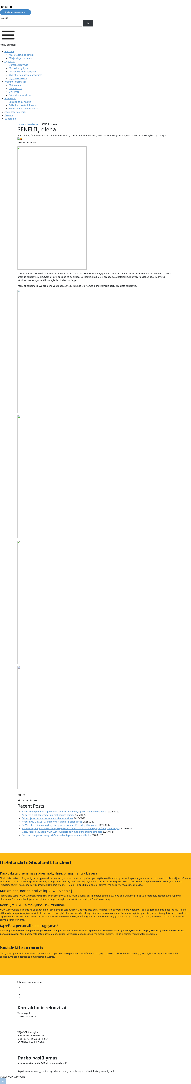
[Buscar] (88, 23)
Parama (8, 115)
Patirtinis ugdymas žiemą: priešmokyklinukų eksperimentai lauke (56, 835)
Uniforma (14, 91)
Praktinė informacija (15, 81)
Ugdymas (9, 61)
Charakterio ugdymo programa (25, 75)
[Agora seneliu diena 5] (58, 601)
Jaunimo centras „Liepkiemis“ (37, 997)
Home (20, 124)
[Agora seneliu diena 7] (58, 351)
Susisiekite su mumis (15, 12)
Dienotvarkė (15, 88)
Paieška (4, 17)
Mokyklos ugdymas (19, 68)
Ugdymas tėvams (18, 78)
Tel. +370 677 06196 (27, 1019)
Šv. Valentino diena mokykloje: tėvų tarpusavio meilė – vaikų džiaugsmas (60, 825)
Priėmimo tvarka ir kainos (22, 105)
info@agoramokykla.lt (29, 1023)
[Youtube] (11, 7)
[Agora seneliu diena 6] (58, 476)
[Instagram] (6, 7)
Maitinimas (15, 85)
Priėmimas (10, 98)
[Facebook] (2, 7)
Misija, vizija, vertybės (20, 58)
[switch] (18, 982)
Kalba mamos (29, 990)
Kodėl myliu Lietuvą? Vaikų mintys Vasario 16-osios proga (52, 821)
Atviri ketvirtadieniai (15, 112)
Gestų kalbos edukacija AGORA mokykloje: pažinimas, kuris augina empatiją (62, 831)
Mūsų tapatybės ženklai (21, 54)
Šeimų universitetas (32, 987)
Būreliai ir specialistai (20, 95)
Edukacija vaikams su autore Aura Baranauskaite (47, 818)
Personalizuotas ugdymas (22, 71)
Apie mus (9, 51)
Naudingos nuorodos (30, 982)
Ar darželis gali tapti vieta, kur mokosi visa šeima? (48, 815)
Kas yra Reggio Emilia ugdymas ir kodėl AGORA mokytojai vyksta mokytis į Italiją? (64, 811)
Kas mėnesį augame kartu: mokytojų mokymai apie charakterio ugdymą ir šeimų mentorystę (71, 828)
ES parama (10, 118)
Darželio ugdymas (18, 64)
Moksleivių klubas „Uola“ (35, 994)
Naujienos (32, 124)
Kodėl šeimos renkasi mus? (23, 108)
